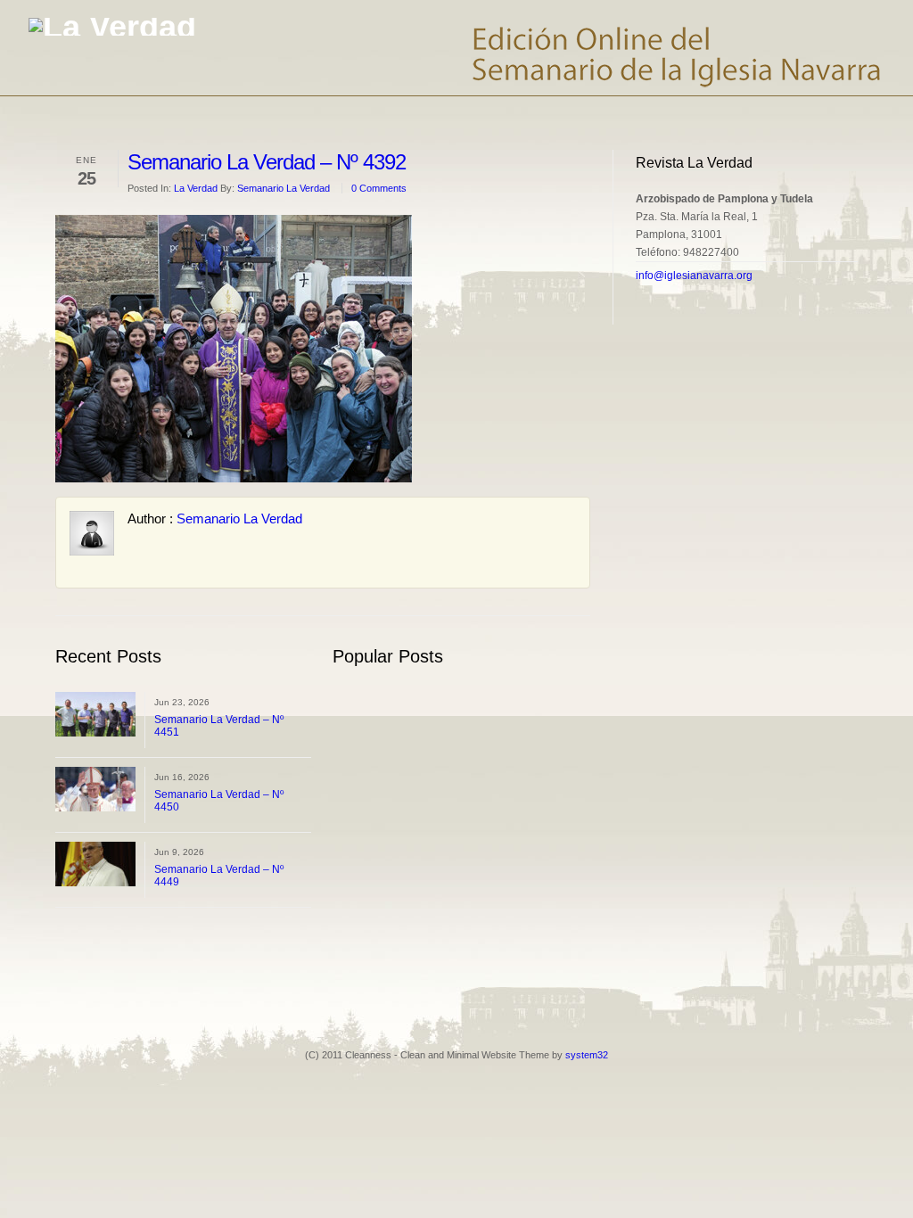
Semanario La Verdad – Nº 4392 (266, 162)
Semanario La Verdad (283, 188)
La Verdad (196, 188)
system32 (586, 1054)
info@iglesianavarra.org (694, 275)
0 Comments (379, 188)
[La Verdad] (112, 27)
